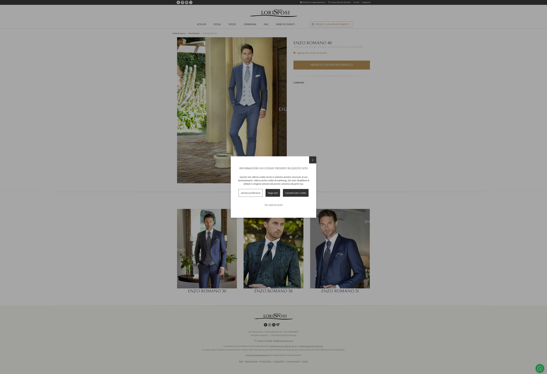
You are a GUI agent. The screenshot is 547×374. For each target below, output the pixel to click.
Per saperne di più (273, 204)
